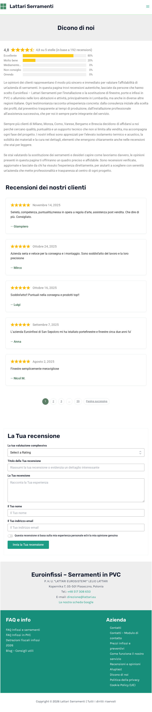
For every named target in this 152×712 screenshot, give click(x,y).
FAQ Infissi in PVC (18, 635)
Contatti (115, 627)
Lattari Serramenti (31, 6)
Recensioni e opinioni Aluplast (125, 666)
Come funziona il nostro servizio (127, 656)
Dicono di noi (119, 674)
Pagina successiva (96, 401)
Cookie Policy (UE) (123, 685)
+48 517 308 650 (79, 591)
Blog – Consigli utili (20, 650)
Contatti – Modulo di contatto (124, 635)
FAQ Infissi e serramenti (23, 630)
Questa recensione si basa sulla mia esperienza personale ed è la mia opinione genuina (66, 535)
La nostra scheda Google (76, 602)
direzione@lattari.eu (81, 597)
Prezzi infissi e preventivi (120, 645)
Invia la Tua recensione (28, 544)
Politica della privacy (124, 679)
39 (79, 401)
